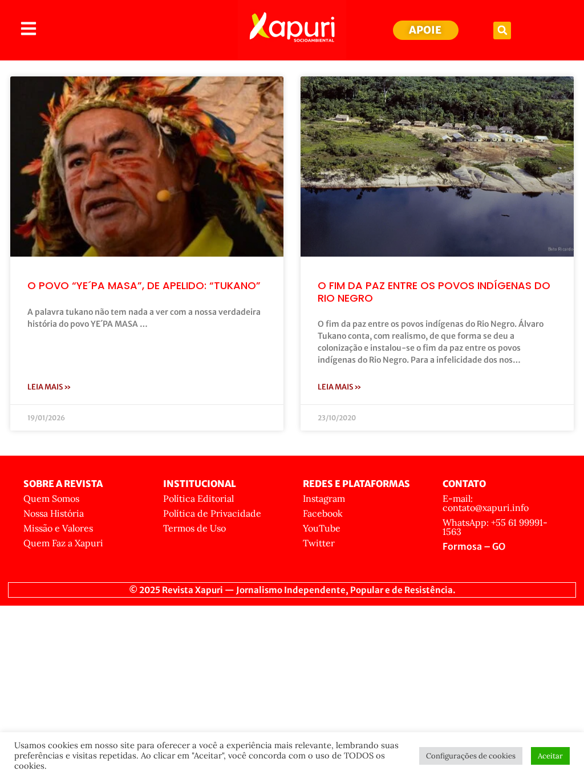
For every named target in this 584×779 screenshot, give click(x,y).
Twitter (319, 543)
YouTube (321, 528)
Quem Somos (51, 498)
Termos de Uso (194, 528)
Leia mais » (49, 387)
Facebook (323, 513)
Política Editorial (198, 498)
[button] (502, 30)
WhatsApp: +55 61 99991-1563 (495, 527)
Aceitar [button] (550, 756)
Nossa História (53, 513)
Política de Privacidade (212, 513)
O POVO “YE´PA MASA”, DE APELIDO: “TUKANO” (144, 285)
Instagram (324, 498)
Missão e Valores (58, 528)
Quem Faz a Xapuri (63, 543)
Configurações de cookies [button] (471, 756)
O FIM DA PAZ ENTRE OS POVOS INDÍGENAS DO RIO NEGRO (434, 291)
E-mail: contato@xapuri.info (486, 503)
